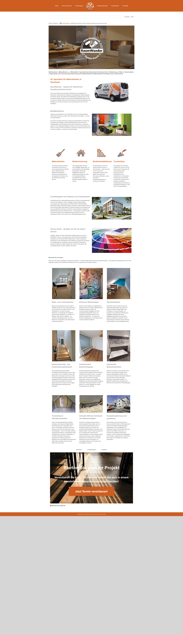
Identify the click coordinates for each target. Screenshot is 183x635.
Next (132, 16)
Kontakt (104, 514)
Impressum (94, 514)
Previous (127, 16)
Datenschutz (99, 514)
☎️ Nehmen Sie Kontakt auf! (57, 505)
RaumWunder (79, 449)
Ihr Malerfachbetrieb (91, 449)
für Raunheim (104, 449)
